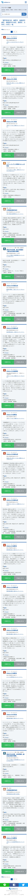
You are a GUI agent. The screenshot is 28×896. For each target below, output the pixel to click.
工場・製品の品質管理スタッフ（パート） (15, 213)
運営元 (5, 894)
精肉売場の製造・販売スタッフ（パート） (15, 634)
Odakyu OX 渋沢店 (11, 38)
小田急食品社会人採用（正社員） (13, 794)
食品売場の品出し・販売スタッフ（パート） (15, 332)
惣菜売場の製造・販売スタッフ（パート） (15, 591)
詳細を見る (20, 70)
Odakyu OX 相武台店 (12, 285)
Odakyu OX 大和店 (11, 79)
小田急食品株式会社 (11, 210)
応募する (8, 70)
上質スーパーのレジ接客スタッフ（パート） (15, 418)
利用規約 (8, 894)
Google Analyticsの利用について (14, 893)
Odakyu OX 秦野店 (11, 414)
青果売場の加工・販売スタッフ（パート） (15, 549)
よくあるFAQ (21, 894)
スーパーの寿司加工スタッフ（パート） (14, 677)
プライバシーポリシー (15, 894)
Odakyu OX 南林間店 (12, 371)
